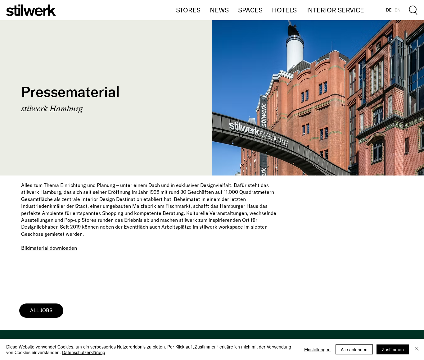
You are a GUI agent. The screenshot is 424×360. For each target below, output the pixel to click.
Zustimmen (393, 349)
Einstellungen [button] (317, 349)
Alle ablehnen (354, 349)
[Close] (416, 349)
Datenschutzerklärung (83, 352)
